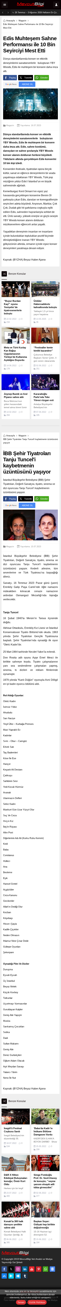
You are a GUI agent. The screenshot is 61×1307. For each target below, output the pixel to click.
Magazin (22, 20)
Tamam (21, 1302)
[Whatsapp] (45, 1269)
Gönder (44, 77)
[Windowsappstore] (18, 1276)
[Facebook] (4, 1269)
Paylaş (12, 77)
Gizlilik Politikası (37, 1302)
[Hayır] (57, 1297)
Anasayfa (10, 20)
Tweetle (28, 77)
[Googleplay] (11, 1276)
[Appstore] (4, 1276)
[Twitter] (11, 1269)
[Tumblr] (25, 1276)
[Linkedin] (25, 1269)
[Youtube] (31, 1269)
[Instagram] (18, 1269)
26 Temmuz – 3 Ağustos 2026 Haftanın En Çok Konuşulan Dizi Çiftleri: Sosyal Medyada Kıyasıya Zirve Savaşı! (37, 12)
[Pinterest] (38, 1269)
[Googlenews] (52, 1269)
